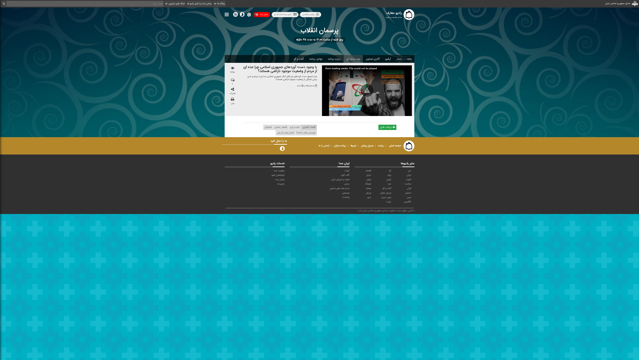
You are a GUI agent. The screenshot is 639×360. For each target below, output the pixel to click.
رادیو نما (281, 184)
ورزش (368, 193)
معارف (368, 188)
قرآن (409, 188)
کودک (346, 171)
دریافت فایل (386, 127)
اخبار (399, 59)
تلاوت (408, 180)
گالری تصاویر (373, 59)
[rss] (235, 15)
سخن (347, 184)
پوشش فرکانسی (308, 14)
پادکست (345, 197)
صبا (389, 184)
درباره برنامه (334, 59)
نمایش (408, 193)
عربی (409, 197)
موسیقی (345, 193)
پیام (389, 175)
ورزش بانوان (385, 193)
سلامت (408, 184)
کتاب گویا (345, 175)
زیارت (388, 202)
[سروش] (242, 15)
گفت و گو (299, 59)
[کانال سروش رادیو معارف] (282, 149)
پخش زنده (264, 14)
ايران (409, 175)
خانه (409, 59)
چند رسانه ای (353, 59)
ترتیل (368, 175)
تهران (388, 180)
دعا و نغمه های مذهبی (339, 188)
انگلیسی (407, 202)
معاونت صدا (279, 171)
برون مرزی (386, 197)
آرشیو (388, 59)
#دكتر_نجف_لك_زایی (285, 132)
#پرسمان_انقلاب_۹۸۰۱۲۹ (306, 132)
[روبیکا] (248, 15)
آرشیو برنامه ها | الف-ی (283, 14)
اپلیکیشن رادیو (278, 175)
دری (369, 197)
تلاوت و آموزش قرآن (340, 180)
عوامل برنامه (315, 59)
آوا (390, 171)
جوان (368, 180)
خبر (409, 171)
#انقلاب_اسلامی (280, 127)
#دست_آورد (294, 127)
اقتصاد (368, 171)
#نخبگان (268, 127)
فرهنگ (368, 184)
